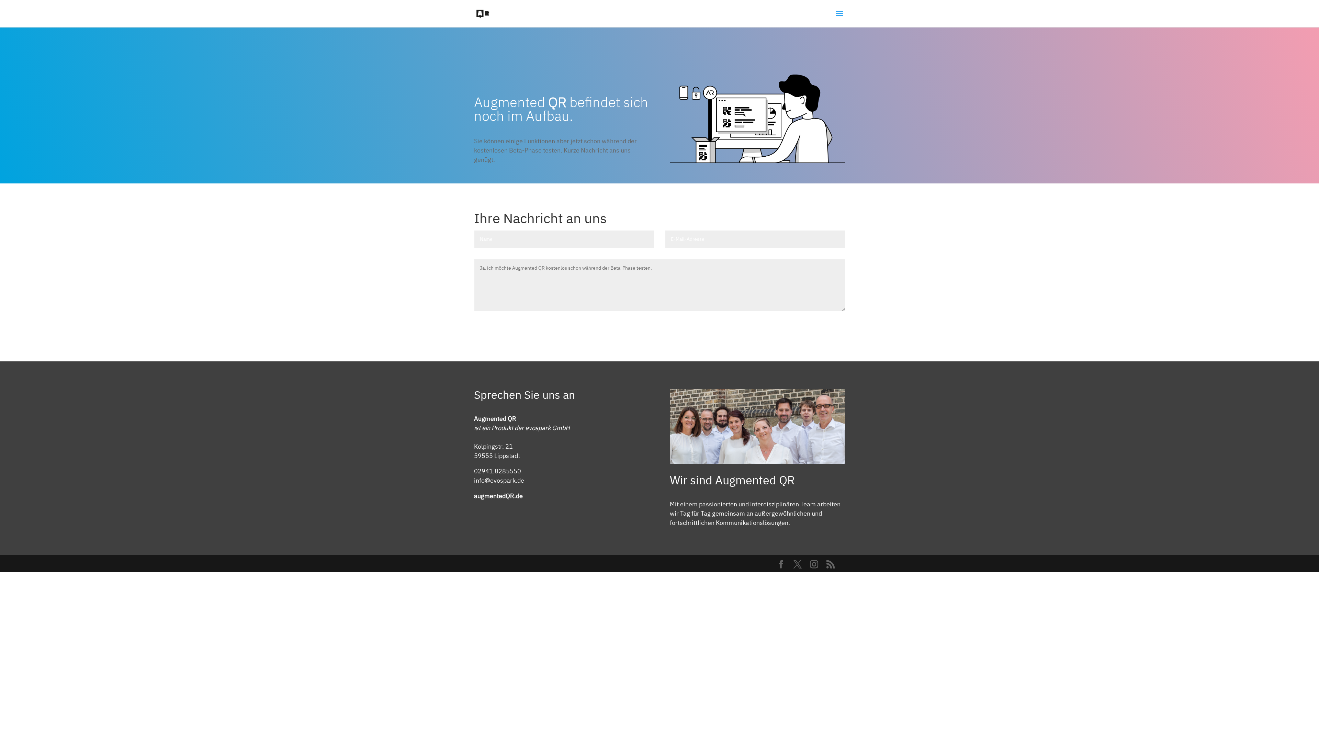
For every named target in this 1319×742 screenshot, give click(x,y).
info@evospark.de (499, 480)
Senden (825, 324)
